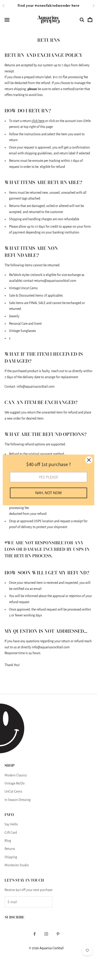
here (75, 6)
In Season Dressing (18, 800)
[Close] (88, 460)
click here (38, 121)
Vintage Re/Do (15, 783)
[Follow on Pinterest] (58, 934)
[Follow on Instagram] (46, 934)
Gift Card (11, 832)
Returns (10, 849)
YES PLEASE (48, 477)
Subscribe (14, 917)
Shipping (11, 857)
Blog (8, 840)
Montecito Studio (17, 865)
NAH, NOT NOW (48, 492)
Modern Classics (16, 775)
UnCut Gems (13, 791)
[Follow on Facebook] (34, 934)
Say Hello (11, 824)
